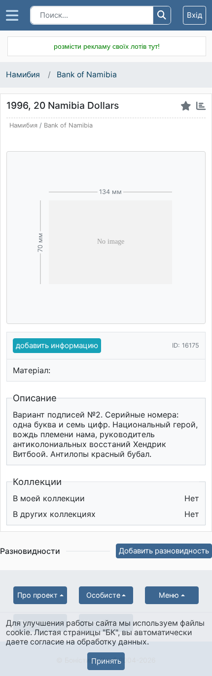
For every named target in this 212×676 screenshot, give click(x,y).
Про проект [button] (37, 595)
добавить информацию (57, 345)
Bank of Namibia (87, 74)
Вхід (194, 15)
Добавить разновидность (164, 550)
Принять (106, 661)
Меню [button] (169, 595)
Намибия (24, 74)
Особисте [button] (103, 595)
